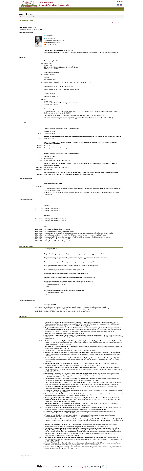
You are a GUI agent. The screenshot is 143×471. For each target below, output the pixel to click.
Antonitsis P (48, 322)
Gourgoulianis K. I (96, 352)
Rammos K (115, 398)
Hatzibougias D (50, 419)
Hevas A (74, 443)
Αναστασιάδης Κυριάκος (65, 428)
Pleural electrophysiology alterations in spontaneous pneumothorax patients (68, 360)
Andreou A (76, 363)
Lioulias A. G (58, 394)
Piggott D (97, 341)
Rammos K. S (49, 363)
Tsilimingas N (81, 358)
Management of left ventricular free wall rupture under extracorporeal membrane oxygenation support (80, 369)
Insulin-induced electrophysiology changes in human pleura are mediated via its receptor (77, 354)
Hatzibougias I (85, 407)
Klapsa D (81, 437)
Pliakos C (66, 379)
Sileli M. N (73, 335)
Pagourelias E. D (75, 379)
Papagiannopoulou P (62, 328)
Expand (114, 23)
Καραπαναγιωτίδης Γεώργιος (93, 428)
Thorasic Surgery (49, 133)
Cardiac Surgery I (49, 146)
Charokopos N (49, 335)
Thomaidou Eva (104, 328)
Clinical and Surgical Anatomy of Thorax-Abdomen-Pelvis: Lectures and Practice (68, 174)
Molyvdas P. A (107, 352)
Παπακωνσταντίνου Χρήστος (110, 430)
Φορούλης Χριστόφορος (77, 430)
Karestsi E (74, 437)
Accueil (22, 16)
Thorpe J (47, 447)
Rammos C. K (67, 363)
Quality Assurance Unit (50, 467)
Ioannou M (57, 352)
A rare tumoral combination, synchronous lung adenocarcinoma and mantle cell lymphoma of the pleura (83, 419)
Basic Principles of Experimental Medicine (57, 160)
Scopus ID (48, 42)
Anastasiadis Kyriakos (91, 328)
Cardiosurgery (48, 158)
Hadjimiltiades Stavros (70, 367)
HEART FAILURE (49, 139)
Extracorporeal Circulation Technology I (56, 148)
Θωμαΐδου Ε (49, 430)
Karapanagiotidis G (78, 341)
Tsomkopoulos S (68, 407)
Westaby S (117, 341)
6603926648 (56, 42)
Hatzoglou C (116, 352)
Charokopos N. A (50, 379)
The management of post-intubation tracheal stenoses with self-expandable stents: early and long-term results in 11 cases (83, 336)
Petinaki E (99, 437)
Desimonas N (74, 352)
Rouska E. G (69, 382)
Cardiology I (48, 169)
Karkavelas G (79, 419)
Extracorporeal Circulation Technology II (56, 167)
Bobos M (58, 419)
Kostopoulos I (71, 346)
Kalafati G (73, 358)
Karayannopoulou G (60, 346)
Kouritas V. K (49, 352)
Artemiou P (66, 373)
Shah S (62, 447)
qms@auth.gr (86, 467)
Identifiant (120, 1)
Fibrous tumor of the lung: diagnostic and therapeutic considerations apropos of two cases (83, 408)
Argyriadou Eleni (50, 328)
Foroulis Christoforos (76, 328)
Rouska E (67, 335)
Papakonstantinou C (107, 322)
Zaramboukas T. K (78, 403)
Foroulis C (86, 322)
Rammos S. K (58, 403)
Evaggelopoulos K (85, 352)
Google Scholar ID (51, 45)
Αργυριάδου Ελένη (51, 428)
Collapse (121, 23)
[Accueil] (29, 6)
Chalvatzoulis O (68, 322)
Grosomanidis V (95, 322)
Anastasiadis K (58, 322)
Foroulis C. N (59, 335)
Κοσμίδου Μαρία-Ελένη (92, 430)
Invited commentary (64, 350)
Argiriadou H (78, 322)
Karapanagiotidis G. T (51, 398)
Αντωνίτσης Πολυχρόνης (111, 428)
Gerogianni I (57, 437)
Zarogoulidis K (58, 386)
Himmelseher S (56, 329)
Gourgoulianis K (90, 437)
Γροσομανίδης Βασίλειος (61, 430)
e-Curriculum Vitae (30, 16)
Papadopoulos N (82, 335)
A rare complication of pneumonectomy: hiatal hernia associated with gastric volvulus (95, 447)
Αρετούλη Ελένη (78, 428)
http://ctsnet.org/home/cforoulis (54, 40)
